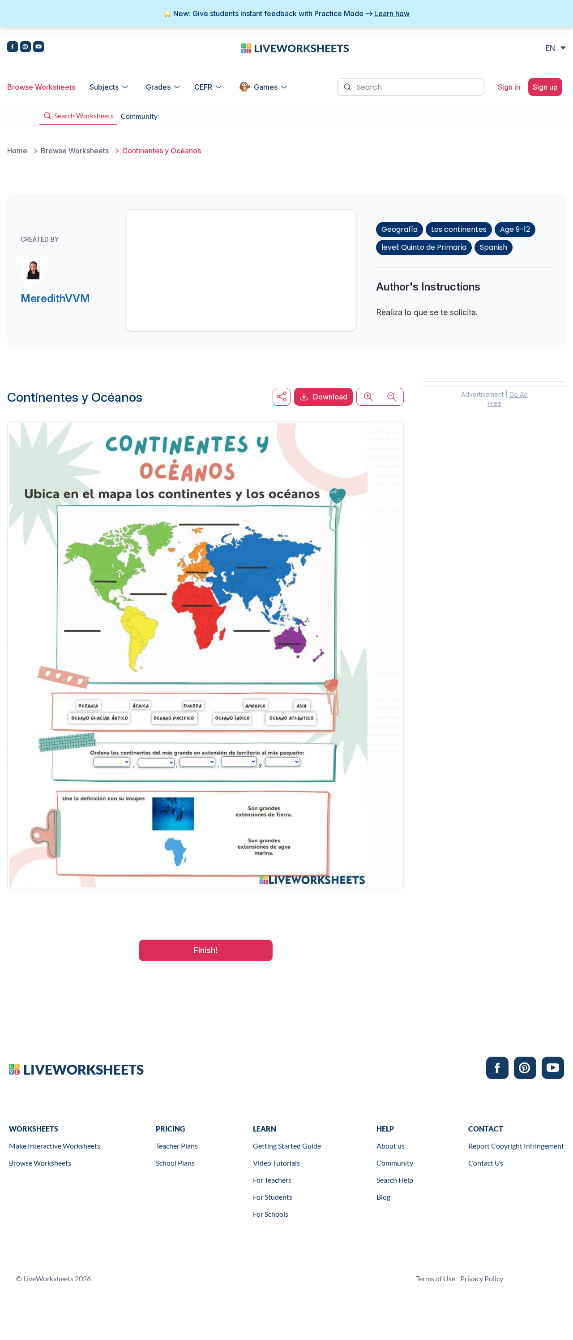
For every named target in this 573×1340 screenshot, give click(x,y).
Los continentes (459, 229)
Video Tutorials (276, 1162)
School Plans (175, 1162)
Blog (383, 1197)
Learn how (392, 13)
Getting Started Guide (287, 1145)
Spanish (493, 247)
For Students (272, 1197)
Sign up (545, 86)
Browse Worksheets (41, 86)
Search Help (394, 1179)
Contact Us (485, 1162)
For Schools (270, 1214)
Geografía (399, 229)
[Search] (348, 86)
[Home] (295, 47)
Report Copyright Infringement (516, 1145)
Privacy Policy (481, 1278)
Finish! (206, 950)
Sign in (509, 86)
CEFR (203, 86)
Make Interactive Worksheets (54, 1145)
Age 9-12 (515, 229)
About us (390, 1145)
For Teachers (272, 1179)
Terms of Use (435, 1278)
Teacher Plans (177, 1145)
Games (266, 86)
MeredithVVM (55, 298)
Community (394, 1162)
